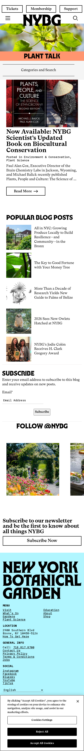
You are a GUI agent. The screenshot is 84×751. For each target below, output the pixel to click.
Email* (7, 392)
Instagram (11, 670)
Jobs (6, 659)
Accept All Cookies (42, 743)
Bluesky (9, 677)
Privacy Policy (15, 653)
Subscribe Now (42, 541)
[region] (42, 723)
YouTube (9, 680)
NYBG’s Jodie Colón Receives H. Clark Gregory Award (50, 349)
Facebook (10, 673)
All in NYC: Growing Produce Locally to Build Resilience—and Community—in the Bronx (53, 237)
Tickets (12, 9)
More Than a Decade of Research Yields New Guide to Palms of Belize (53, 293)
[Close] (77, 701)
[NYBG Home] (42, 20)
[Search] (75, 18)
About (47, 613)
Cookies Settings (41, 720)
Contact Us (11, 650)
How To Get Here (16, 636)
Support (71, 9)
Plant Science (14, 619)
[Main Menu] (8, 18)
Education (51, 610)
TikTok (8, 683)
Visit (7, 610)
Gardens (9, 616)
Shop (46, 616)
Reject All (42, 732)
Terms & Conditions (18, 656)
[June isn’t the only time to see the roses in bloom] (32, 469)
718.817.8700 (23, 647)
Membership (41, 9)
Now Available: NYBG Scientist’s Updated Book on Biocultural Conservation (38, 141)
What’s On (11, 613)
